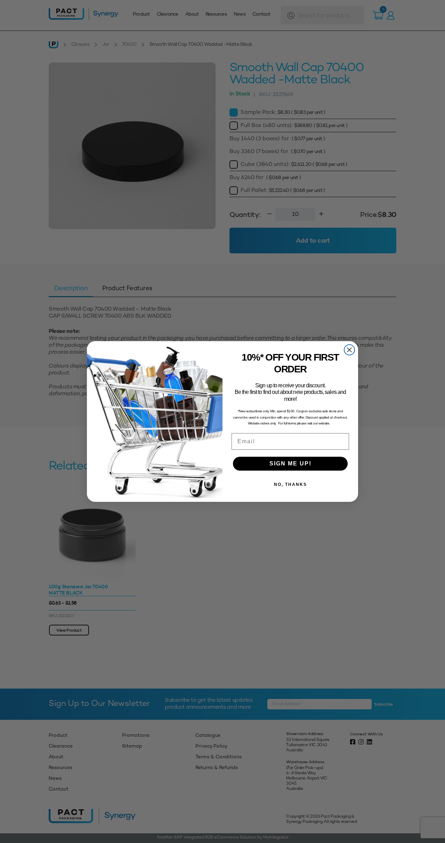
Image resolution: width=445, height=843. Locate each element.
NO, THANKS (290, 484)
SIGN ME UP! (290, 463)
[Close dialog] (349, 350)
